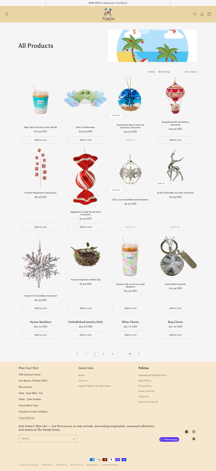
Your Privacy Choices (148, 402)
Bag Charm (175, 322)
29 (130, 353)
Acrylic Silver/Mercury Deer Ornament (175, 193)
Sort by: (151, 72)
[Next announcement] (170, 3)
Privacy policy (61, 465)
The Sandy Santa (31, 465)
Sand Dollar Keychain (175, 284)
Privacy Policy (145, 386)
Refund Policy (145, 380)
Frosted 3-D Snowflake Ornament (40, 296)
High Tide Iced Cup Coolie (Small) (40, 127)
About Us (82, 380)
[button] (6, 14)
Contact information (110, 465)
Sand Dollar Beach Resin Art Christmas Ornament (130, 126)
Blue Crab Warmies (85, 127)
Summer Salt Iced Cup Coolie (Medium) (130, 285)
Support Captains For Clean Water (94, 386)
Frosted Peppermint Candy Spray (41, 193)
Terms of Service (146, 391)
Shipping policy (92, 465)
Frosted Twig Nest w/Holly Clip (85, 280)
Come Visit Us (27, 417)
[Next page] (138, 353)
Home (81, 375)
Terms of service (76, 465)
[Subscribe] (73, 439)
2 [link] (95, 353)
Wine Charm (130, 322)
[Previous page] (77, 353)
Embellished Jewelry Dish (85, 322)
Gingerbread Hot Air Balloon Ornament (175, 123)
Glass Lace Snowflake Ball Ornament (130, 199)
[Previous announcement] (45, 3)
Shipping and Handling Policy (152, 375)
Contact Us (143, 396)
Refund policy (47, 465)
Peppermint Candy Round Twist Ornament (85, 213)
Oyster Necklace (40, 322)
